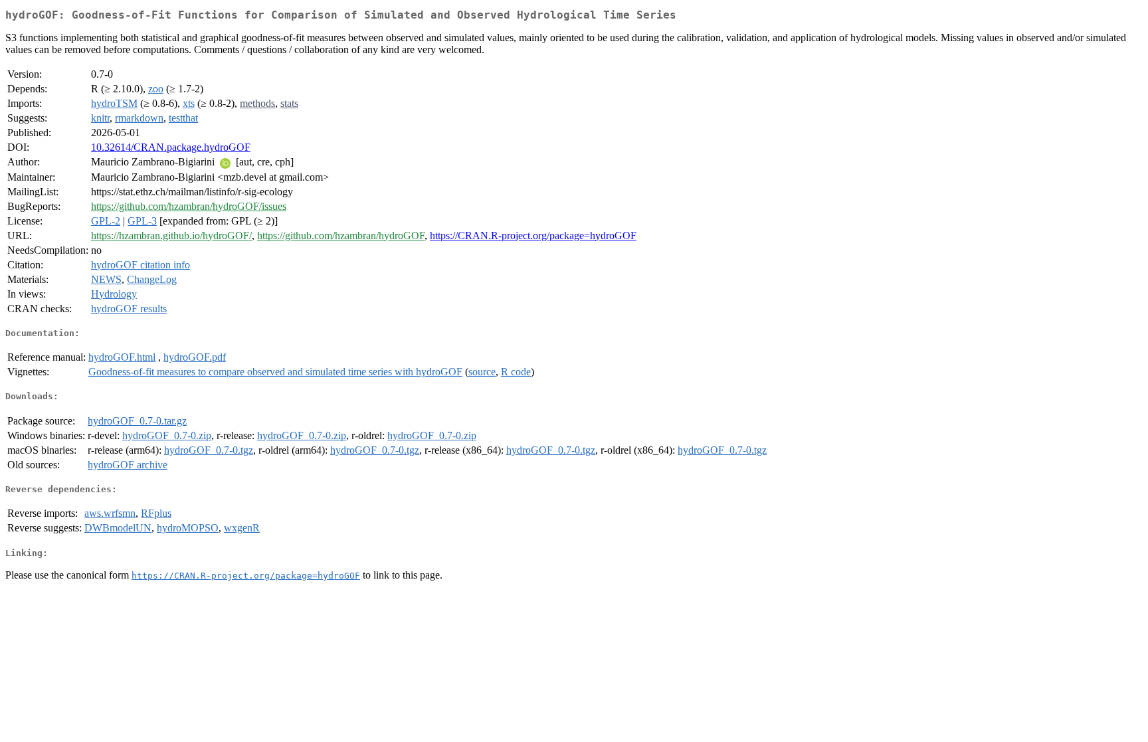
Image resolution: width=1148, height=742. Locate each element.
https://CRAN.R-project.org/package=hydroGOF (533, 235)
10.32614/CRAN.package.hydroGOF (170, 147)
